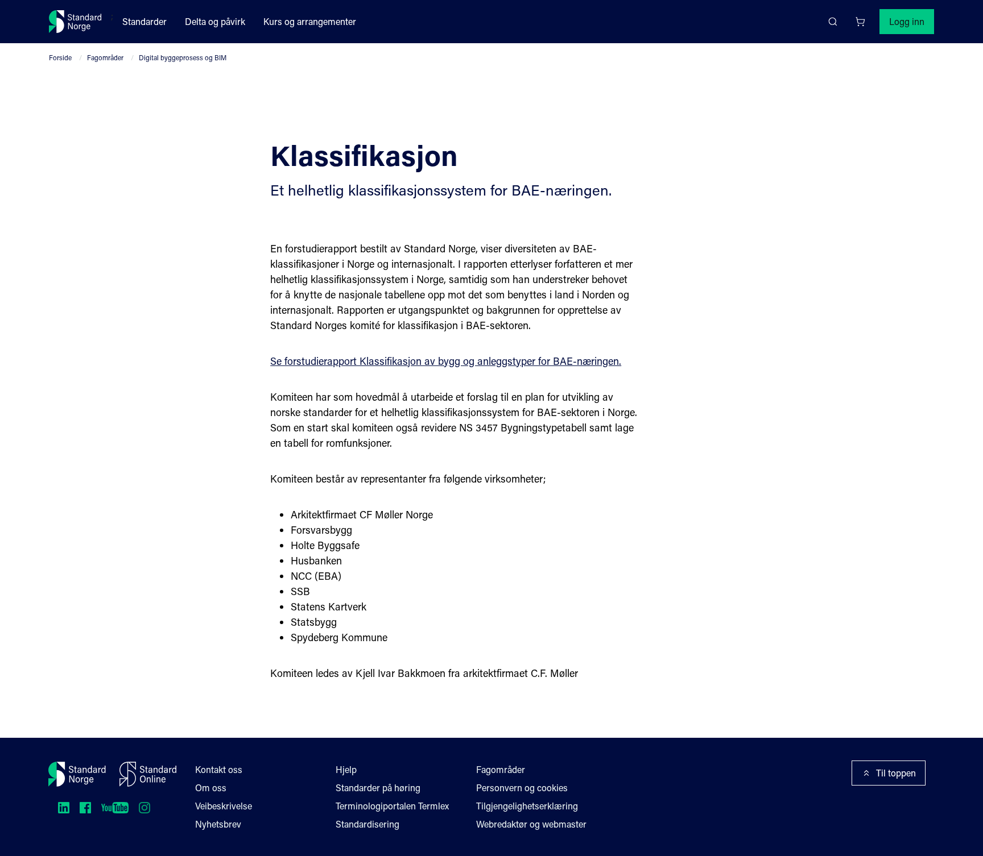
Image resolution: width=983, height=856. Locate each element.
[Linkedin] (63, 807)
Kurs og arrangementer (309, 21)
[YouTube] (115, 807)
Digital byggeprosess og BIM (182, 57)
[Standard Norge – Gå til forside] (75, 21)
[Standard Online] (147, 774)
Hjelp (346, 769)
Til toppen (896, 773)
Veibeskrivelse (223, 806)
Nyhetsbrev (218, 824)
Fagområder (105, 57)
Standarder (144, 21)
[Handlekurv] (860, 21)
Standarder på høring (378, 787)
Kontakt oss (218, 769)
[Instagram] (144, 807)
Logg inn (906, 21)
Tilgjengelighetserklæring (527, 806)
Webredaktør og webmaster (531, 824)
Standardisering (367, 824)
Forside (60, 57)
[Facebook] (85, 807)
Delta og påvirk (215, 21)
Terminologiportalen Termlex (392, 806)
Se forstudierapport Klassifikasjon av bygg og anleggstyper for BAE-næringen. (445, 361)
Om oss (210, 787)
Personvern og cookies (522, 787)
